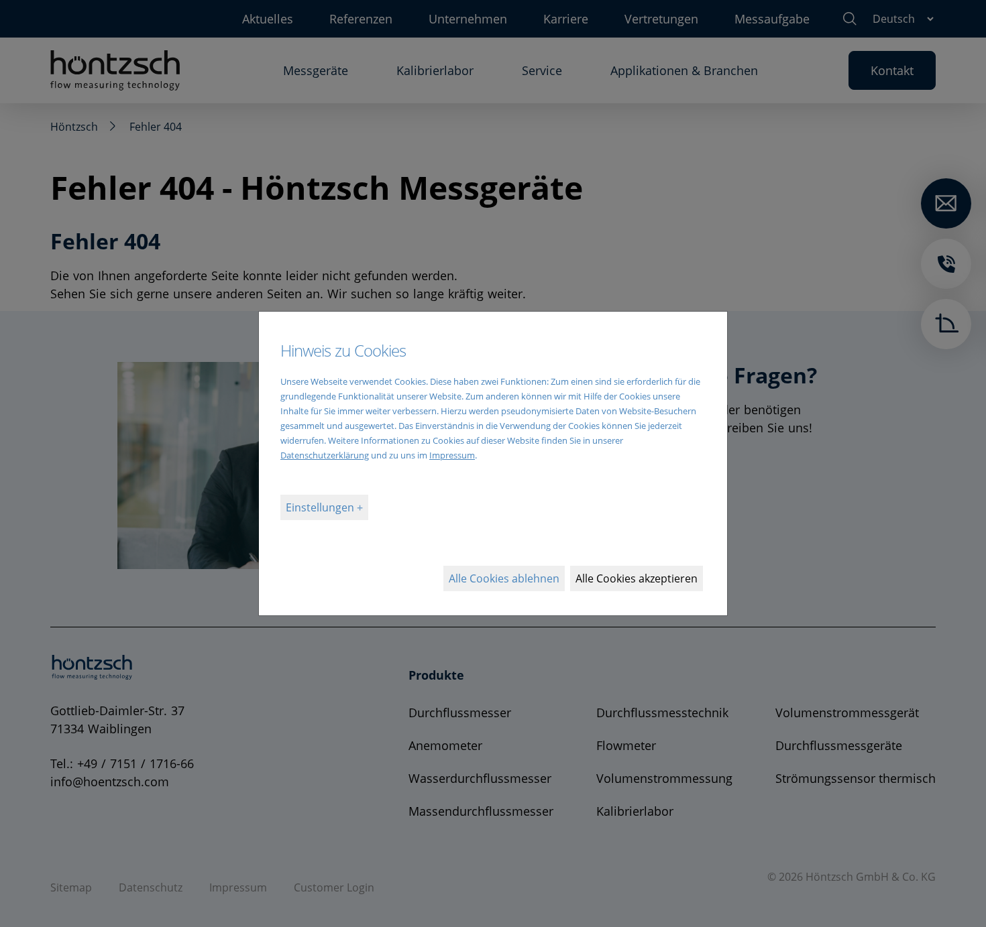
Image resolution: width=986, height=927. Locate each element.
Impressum (452, 455)
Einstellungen (321, 507)
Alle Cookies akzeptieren (637, 578)
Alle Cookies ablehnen (504, 578)
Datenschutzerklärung (324, 455)
